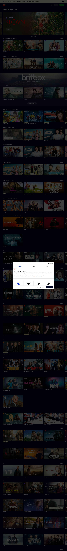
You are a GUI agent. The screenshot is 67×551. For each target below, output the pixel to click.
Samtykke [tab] (19, 266)
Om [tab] (47, 266)
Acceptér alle (49, 287)
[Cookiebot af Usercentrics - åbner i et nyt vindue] (49, 263)
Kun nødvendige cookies (40, 287)
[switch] (28, 284)
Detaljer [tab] (33, 266)
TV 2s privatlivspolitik (38, 276)
